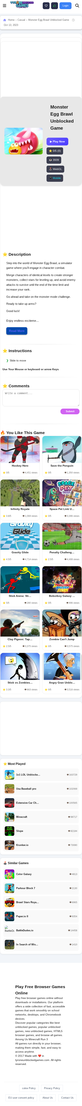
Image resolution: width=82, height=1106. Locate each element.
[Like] (46, 5)
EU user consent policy (21, 1097)
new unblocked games (38, 1031)
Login (65, 5)
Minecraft (34, 1039)
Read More (17, 331)
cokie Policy (29, 1088)
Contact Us (67, 1097)
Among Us (21, 1039)
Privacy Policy (52, 1088)
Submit (70, 411)
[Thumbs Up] (54, 5)
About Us (48, 1097)
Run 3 (44, 1039)
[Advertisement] (41, 728)
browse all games (51, 1035)
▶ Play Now (57, 141)
